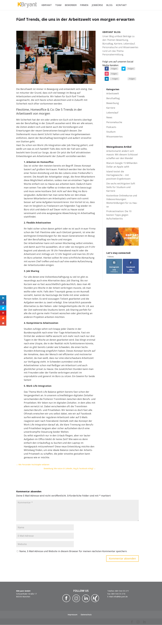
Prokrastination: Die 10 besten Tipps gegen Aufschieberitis (118, 215)
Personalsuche (114, 122)
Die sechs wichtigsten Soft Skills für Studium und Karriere (120, 187)
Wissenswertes (114, 136)
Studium (111, 131)
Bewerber (71, 5)
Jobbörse (97, 5)
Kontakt (121, 5)
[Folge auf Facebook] (107, 69)
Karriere (110, 107)
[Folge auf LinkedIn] (107, 79)
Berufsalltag (113, 98)
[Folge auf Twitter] (124, 69)
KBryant (47, 5)
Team (58, 5)
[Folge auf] (125, 79)
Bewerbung (112, 103)
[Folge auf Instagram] (107, 74)
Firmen (84, 5)
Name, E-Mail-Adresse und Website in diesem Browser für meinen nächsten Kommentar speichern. (73, 551)
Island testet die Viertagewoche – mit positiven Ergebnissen (118, 175)
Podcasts (111, 127)
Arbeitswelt (112, 93)
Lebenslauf (112, 112)
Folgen (114, 68)
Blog (109, 5)
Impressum (72, 614)
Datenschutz (86, 614)
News (109, 117)
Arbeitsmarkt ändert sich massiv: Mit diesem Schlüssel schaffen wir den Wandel (122, 154)
